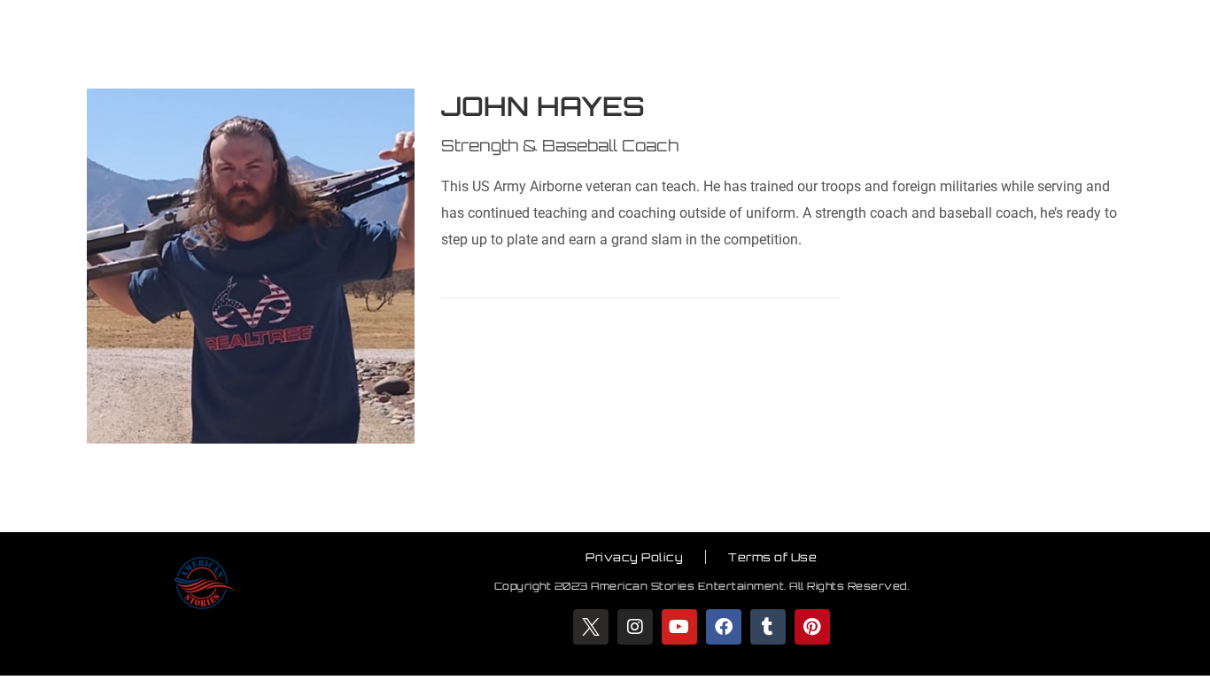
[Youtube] (679, 627)
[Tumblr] (768, 627)
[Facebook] (723, 627)
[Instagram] (635, 627)
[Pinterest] (812, 627)
